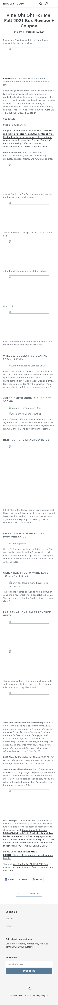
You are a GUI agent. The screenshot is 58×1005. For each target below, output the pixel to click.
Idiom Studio (13, 3)
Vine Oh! (7, 78)
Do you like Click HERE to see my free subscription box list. (28, 854)
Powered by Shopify (39, 996)
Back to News (31, 894)
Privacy (10, 926)
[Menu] (53, 4)
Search (9, 918)
